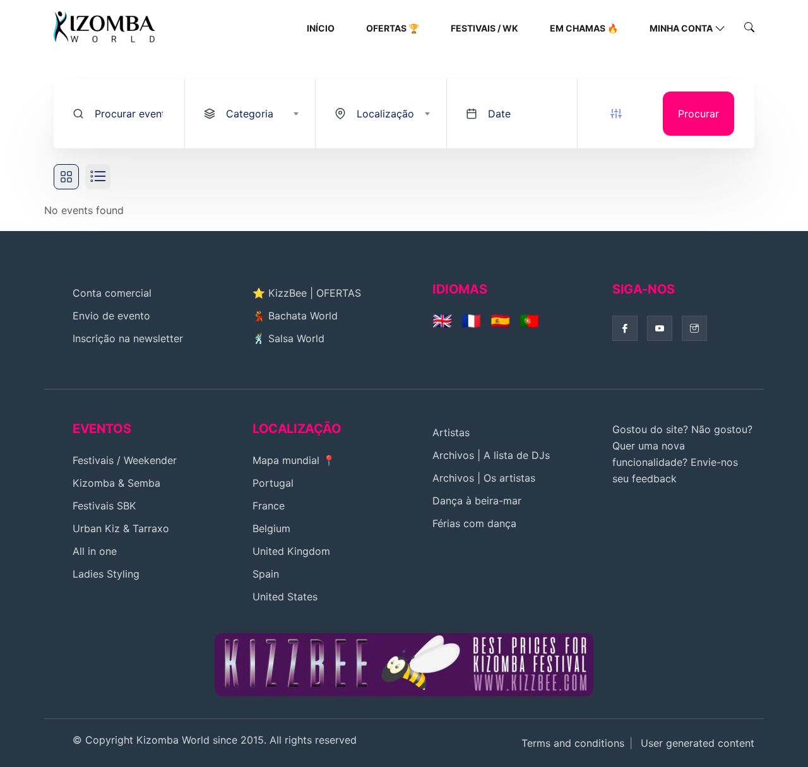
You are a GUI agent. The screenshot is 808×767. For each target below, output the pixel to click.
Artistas (451, 432)
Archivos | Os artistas (483, 478)
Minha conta (681, 28)
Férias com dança (474, 523)
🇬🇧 (442, 320)
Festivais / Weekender (125, 460)
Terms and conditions (572, 743)
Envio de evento (111, 315)
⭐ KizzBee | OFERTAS (306, 293)
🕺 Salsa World (288, 338)
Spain (265, 574)
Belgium (271, 528)
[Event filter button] (616, 113)
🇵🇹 (529, 320)
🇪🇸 (500, 320)
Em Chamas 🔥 (584, 28)
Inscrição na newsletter (128, 338)
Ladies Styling (106, 574)
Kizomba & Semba (116, 483)
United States (285, 596)
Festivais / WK (484, 28)
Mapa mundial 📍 (293, 460)
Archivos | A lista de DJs (491, 455)
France (268, 505)
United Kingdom (291, 551)
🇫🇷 (471, 320)
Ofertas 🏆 (392, 28)
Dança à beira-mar (476, 500)
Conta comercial (112, 293)
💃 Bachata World (295, 315)
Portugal (273, 483)
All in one (95, 551)
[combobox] (250, 114)
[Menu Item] (404, 663)
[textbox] (261, 114)
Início (321, 28)
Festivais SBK (104, 505)
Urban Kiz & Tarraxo (121, 528)
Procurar (698, 113)
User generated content (697, 743)
